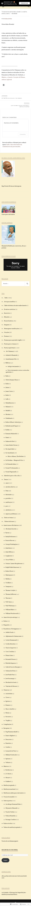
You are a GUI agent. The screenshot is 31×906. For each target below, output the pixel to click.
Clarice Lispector (10, 648)
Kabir (7, 395)
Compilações (7, 724)
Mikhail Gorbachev (11, 755)
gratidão (8, 498)
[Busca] (27, 6)
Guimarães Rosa (10, 671)
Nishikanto (8, 418)
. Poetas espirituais (9, 348)
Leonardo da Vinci (10, 751)
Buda (7, 376)
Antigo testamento (13, 366)
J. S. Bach (8, 774)
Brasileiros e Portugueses (11, 629)
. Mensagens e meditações (11, 329)
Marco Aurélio (9, 709)
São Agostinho (9, 449)
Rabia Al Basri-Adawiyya (13, 422)
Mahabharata (9, 403)
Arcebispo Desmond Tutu (13, 804)
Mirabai (7, 414)
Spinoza (7, 759)
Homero (7, 705)
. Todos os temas (8, 518)
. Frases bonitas (8, 321)
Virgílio (7, 720)
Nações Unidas (9, 812)
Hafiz (7, 384)
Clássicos (6, 690)
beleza (5, 621)
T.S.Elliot (8, 583)
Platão (7, 713)
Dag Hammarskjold (11, 732)
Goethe (7, 747)
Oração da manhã (8, 797)
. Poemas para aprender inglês (12, 340)
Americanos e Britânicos (11, 525)
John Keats (8, 548)
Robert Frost (9, 571)
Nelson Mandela (10, 816)
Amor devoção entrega (10, 617)
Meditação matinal (9, 789)
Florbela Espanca (10, 663)
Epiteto (7, 701)
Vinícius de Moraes (11, 686)
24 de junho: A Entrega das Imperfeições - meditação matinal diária (14, 893)
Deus (6, 491)
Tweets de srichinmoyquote (10, 841)
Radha (7, 430)
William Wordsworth (11, 613)
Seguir (5, 860)
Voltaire (7, 762)
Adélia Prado (9, 632)
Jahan (7, 387)
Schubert (8, 781)
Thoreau (7, 598)
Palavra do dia (7, 823)
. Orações (6, 332)
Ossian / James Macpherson (13, 563)
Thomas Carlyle (10, 590)
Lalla (6, 399)
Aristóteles (8, 694)
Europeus (6, 728)
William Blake (9, 610)
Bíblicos (7, 363)
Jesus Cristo (9, 391)
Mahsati (8, 407)
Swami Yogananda (10, 472)
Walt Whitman (9, 606)
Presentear (24, 3)
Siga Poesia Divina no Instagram (11, 186)
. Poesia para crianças (10, 344)
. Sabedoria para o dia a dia (11, 476)
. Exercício (6, 313)
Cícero (7, 697)
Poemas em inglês (6, 837)
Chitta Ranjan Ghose (11, 380)
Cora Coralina (9, 652)
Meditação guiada (8, 785)
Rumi (7, 437)
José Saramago (9, 678)
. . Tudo (5, 298)
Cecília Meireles (10, 644)
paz (6, 506)
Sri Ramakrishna (10, 464)
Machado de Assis (10, 682)
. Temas (5, 479)
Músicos (6, 766)
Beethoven (8, 770)
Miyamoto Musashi (11, 808)
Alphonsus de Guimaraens (13, 636)
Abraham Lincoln (10, 529)
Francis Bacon (9, 540)
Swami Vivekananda (11, 468)
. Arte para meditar (9, 302)
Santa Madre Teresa (11, 445)
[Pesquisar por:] (15, 283)
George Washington (11, 544)
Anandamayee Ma (10, 359)
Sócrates (8, 717)
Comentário (23, 134)
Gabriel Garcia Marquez (12, 667)
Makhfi (7, 411)
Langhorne (8, 556)
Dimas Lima (9, 655)
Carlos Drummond (11, 640)
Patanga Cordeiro (10, 820)
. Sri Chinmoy (9, 351)
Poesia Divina (8, 18)
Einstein (8, 743)
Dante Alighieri (10, 736)
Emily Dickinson (10, 537)
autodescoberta (10, 487)
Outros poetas (7, 801)
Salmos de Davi (10, 441)
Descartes (8, 739)
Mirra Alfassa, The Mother (16, 456)
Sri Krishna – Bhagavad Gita (14, 460)
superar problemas (11, 514)
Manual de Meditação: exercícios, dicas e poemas (14, 247)
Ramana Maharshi (11, 434)
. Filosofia (6, 317)
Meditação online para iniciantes (13, 793)
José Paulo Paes (10, 675)
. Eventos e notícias (9, 309)
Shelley (7, 579)
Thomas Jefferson (10, 594)
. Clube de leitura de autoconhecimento (15, 305)
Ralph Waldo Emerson (12, 567)
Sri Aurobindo (9, 453)
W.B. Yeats (8, 602)
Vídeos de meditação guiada (11, 827)
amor (7, 483)
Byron (7, 533)
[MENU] (3, 6)
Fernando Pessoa (10, 659)
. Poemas (6, 336)
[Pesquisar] (27, 283)
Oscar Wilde (9, 560)
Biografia (6, 625)
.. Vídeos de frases (8, 521)
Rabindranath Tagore (11, 426)
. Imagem (6, 325)
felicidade (8, 495)
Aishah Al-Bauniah (11, 355)
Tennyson (8, 586)
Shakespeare (9, 575)
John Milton (9, 552)
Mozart (7, 778)
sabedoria (8, 510)
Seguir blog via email (10, 849)
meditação (8, 502)
